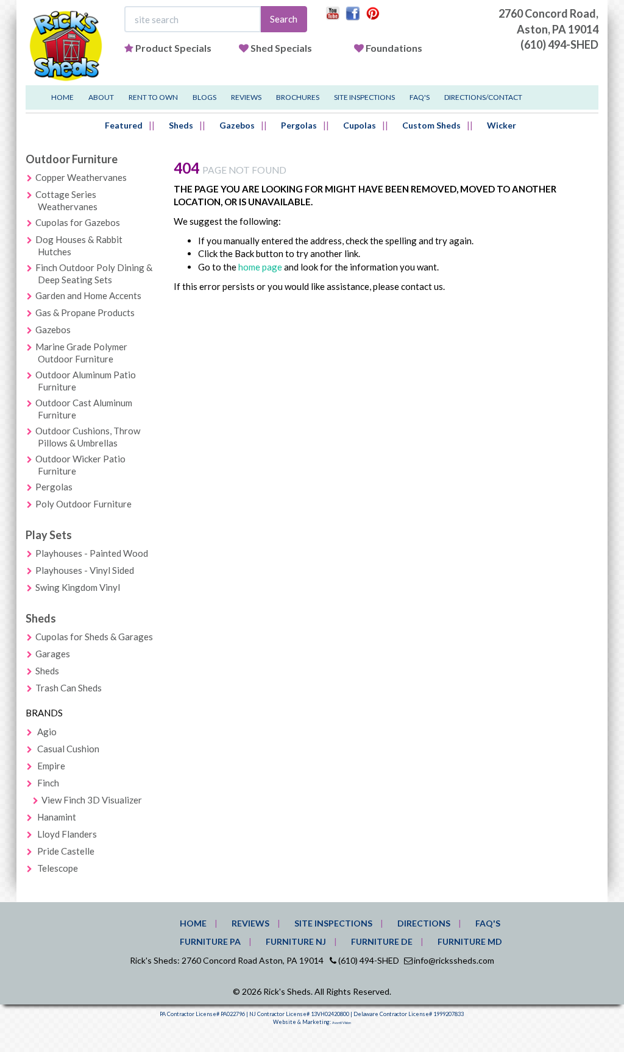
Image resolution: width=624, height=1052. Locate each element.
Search (283, 18)
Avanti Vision (341, 1023)
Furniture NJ (296, 941)
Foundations (394, 48)
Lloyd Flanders (67, 833)
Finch (48, 782)
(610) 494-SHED (559, 44)
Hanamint (56, 816)
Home (62, 97)
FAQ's (420, 97)
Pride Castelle (65, 850)
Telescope (57, 868)
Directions (423, 923)
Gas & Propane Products (85, 312)
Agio (47, 731)
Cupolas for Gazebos (77, 222)
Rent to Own (153, 97)
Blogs (204, 97)
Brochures (297, 97)
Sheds (181, 125)
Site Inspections (364, 97)
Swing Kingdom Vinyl (77, 587)
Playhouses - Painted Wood (91, 553)
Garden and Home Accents (88, 295)
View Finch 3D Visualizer (91, 799)
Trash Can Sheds (68, 687)
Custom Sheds (431, 125)
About (101, 97)
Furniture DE (382, 941)
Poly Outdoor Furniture (83, 503)
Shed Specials (281, 48)
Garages (52, 653)
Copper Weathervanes (81, 177)
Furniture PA (210, 941)
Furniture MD (470, 941)
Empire (51, 765)
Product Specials (173, 48)
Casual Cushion (68, 748)
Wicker (501, 125)
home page (260, 266)
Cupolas (359, 125)
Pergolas (299, 125)
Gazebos (237, 125)
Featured (124, 125)
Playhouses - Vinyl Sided (84, 570)
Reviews (246, 97)
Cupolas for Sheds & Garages (94, 636)
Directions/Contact (483, 97)
